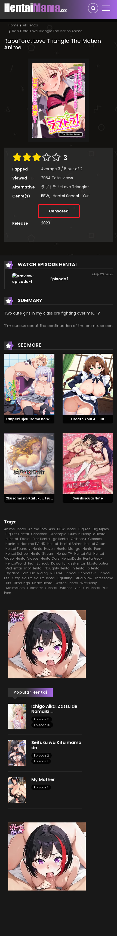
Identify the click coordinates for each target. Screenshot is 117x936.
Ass (52, 529)
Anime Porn (37, 529)
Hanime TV (30, 543)
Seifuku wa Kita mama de (56, 745)
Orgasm (12, 573)
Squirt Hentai (44, 578)
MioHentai (13, 568)
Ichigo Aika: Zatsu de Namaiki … (54, 709)
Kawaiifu (58, 563)
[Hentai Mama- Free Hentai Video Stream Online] (35, 7)
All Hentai (30, 25)
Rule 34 (56, 573)
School (70, 573)
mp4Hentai (33, 568)
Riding (42, 573)
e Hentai (99, 534)
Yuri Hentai (91, 588)
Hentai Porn (92, 548)
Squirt (27, 578)
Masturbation (98, 563)
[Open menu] (106, 8)
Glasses (95, 538)
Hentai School (66, 196)
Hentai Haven (44, 548)
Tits (8, 583)
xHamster (35, 588)
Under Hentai (42, 583)
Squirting (65, 578)
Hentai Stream (42, 553)
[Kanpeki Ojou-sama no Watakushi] (29, 384)
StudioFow (83, 578)
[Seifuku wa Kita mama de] (17, 752)
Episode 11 (41, 719)
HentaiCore (50, 558)
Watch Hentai (67, 583)
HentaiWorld (15, 563)
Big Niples (101, 529)
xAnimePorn (15, 588)
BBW (45, 196)
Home (13, 25)
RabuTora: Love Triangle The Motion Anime (47, 31)
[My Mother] (17, 789)
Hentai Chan (94, 543)
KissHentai (76, 563)
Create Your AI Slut (87, 419)
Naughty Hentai (57, 568)
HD (43, 543)
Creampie (58, 534)
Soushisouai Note (88, 498)
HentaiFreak (92, 558)
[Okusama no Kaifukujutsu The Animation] (29, 463)
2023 (45, 223)
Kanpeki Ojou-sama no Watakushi (35, 419)
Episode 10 (42, 725)
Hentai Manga (69, 548)
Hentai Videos (27, 558)
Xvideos (65, 588)
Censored (59, 211)
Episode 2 (41, 755)
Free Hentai (42, 538)
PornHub (28, 573)
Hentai (52, 543)
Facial (25, 538)
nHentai (79, 568)
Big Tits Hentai (17, 534)
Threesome (103, 578)
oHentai (94, 568)
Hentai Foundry (17, 548)
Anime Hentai (15, 529)
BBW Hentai (66, 529)
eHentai (11, 538)
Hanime (12, 543)
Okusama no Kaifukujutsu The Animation (40, 498)
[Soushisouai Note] (88, 463)
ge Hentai (61, 538)
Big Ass (84, 529)
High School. (38, 563)
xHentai (51, 588)
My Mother (43, 779)
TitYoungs (21, 583)
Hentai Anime (71, 543)
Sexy (16, 578)
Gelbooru (78, 538)
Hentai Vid (82, 553)
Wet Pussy (88, 583)
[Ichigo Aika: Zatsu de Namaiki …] (17, 716)
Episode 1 (41, 761)
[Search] (93, 8)
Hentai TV (64, 553)
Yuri (86, 196)
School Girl (87, 573)
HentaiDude (71, 558)
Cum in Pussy (79, 534)
